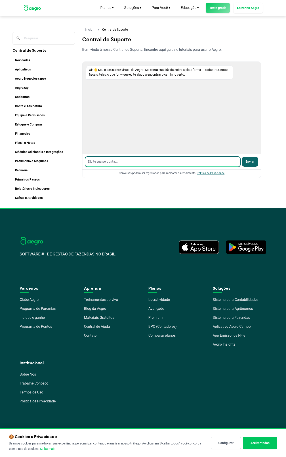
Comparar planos (162, 335)
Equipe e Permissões (30, 115)
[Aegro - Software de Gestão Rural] (32, 7)
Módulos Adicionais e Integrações (39, 152)
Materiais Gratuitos (99, 317)
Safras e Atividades (29, 198)
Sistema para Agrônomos (233, 308)
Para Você (161, 8)
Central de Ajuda (97, 326)
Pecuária (21, 170)
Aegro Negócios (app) (30, 78)
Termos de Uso (31, 392)
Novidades (22, 60)
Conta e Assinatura (28, 106)
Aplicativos (23, 69)
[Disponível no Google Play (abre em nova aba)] (246, 247)
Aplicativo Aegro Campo (232, 326)
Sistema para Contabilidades (235, 300)
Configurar (225, 443)
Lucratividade (159, 300)
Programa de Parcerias (38, 308)
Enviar (250, 162)
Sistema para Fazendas (231, 317)
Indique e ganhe (32, 317)
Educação (190, 8)
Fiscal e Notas (25, 143)
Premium (155, 317)
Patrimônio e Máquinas (31, 161)
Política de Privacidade (211, 173)
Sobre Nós (28, 374)
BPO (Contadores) (162, 326)
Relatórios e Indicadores (32, 188)
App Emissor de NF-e (229, 335)
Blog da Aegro (95, 308)
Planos (107, 8)
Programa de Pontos (36, 326)
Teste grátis (217, 8)
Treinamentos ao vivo (101, 300)
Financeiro (22, 133)
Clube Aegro (29, 300)
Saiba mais (47, 449)
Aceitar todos (259, 443)
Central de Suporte (29, 50)
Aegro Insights (224, 344)
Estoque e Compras (28, 124)
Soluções (132, 8)
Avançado (156, 308)
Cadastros (22, 97)
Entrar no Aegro (248, 8)
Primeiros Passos (27, 179)
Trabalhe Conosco (34, 383)
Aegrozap (22, 87)
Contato (90, 335)
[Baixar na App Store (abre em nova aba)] (199, 247)
